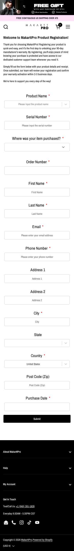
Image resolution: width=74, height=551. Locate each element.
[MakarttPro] (37, 26)
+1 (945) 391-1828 (25, 506)
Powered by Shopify (42, 540)
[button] (5, 26)
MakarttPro (26, 540)
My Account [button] (9, 484)
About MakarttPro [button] (12, 451)
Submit (37, 419)
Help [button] (5, 468)
